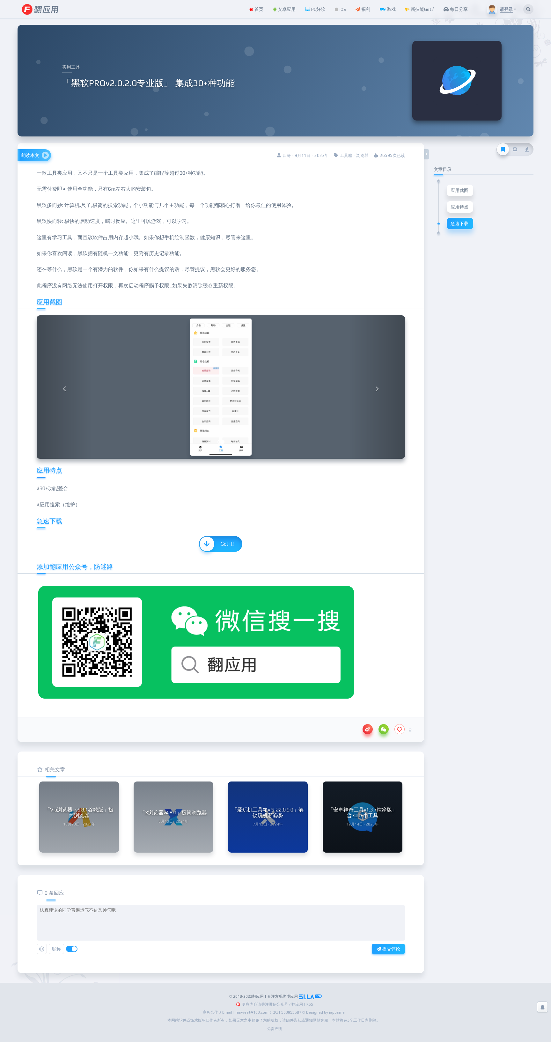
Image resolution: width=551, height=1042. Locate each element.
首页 (258, 9)
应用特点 (459, 206)
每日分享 (458, 9)
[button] (64, 387)
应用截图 (459, 190)
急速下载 (459, 223)
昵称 (56, 948)
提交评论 (390, 948)
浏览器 (362, 155)
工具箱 (346, 155)
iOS (342, 9)
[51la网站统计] (310, 996)
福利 (365, 9)
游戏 (391, 9)
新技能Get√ (421, 9)
